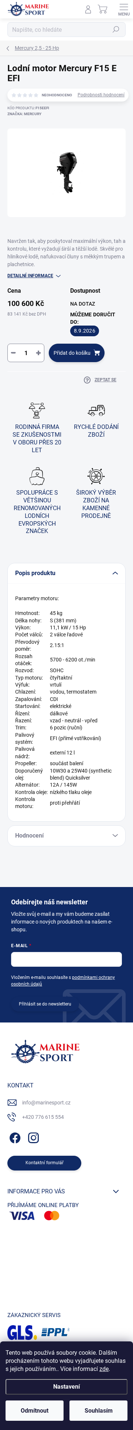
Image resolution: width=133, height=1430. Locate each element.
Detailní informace (30, 275)
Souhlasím (99, 1410)
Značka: (24, 114)
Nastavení (66, 1386)
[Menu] (124, 9)
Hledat (116, 29)
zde (104, 1368)
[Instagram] (32, 1136)
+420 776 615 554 (43, 1117)
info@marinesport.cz (46, 1103)
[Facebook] (13, 1136)
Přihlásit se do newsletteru (45, 1004)
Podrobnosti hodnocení (101, 94)
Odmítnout (34, 1410)
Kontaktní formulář (44, 1162)
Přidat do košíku (72, 353)
